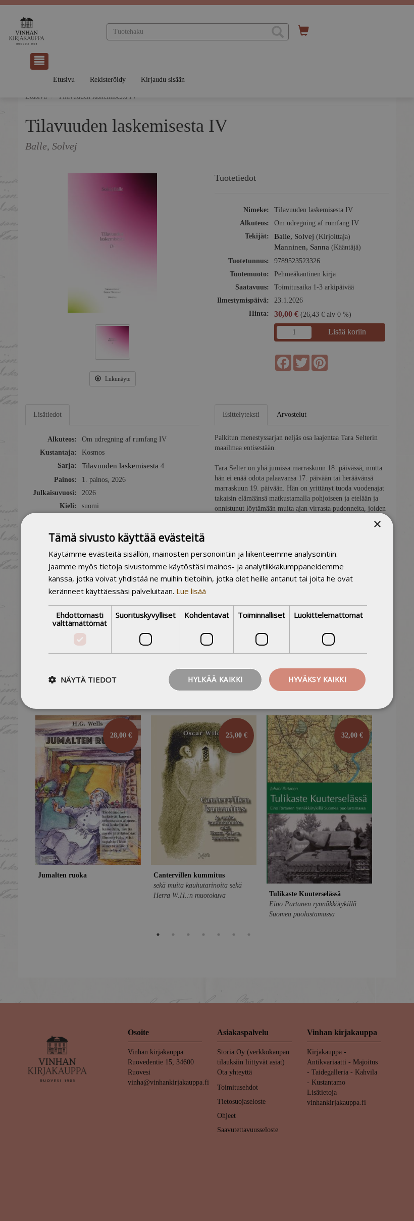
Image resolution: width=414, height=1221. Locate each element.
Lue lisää (191, 591)
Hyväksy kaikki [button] (317, 679)
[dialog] (207, 610)
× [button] (377, 524)
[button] (82, 679)
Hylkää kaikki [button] (215, 679)
